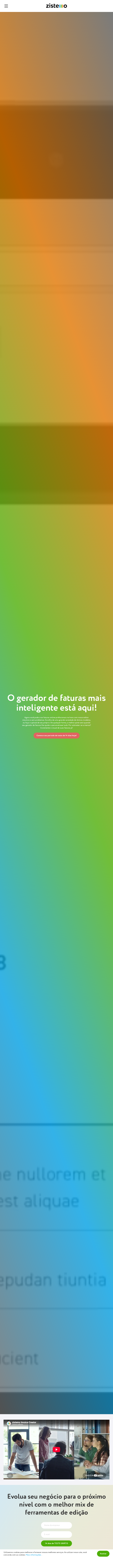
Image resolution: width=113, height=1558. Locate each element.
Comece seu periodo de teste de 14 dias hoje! (57, 736)
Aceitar (103, 1554)
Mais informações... (34, 1555)
